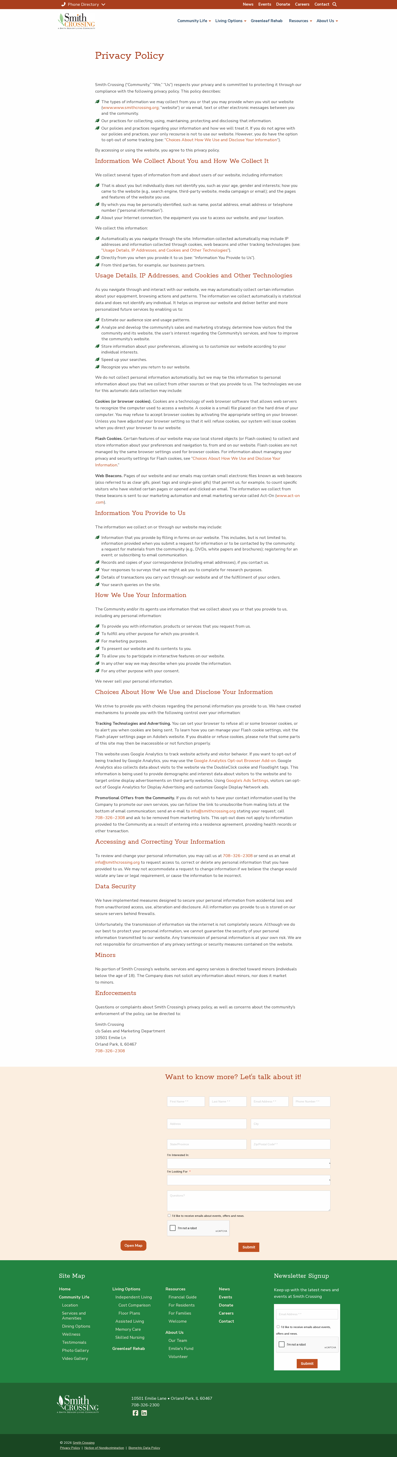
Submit (249, 1247)
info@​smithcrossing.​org (213, 811)
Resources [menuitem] (298, 21)
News (248, 4)
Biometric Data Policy (144, 1448)
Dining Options (76, 1326)
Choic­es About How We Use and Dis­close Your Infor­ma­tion (221, 140)
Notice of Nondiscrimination (104, 1448)
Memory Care (128, 1329)
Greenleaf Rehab (128, 1348)
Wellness (71, 1334)
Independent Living (133, 1297)
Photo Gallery (75, 1350)
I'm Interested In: (178, 1155)
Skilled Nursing (130, 1337)
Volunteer (178, 1356)
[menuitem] (334, 4)
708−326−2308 (110, 817)
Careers (302, 4)
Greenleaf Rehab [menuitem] (266, 21)
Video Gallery (75, 1358)
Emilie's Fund (181, 1348)
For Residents (182, 1305)
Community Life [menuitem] (192, 21)
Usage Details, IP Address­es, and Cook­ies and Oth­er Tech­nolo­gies (165, 250)
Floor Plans (129, 1313)
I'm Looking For (178, 1171)
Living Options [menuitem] (229, 21)
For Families (180, 1313)
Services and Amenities (74, 1315)
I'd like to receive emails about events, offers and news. (208, 1215)
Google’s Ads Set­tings (247, 780)
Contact (321, 4)
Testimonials (74, 1342)
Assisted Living (129, 1321)
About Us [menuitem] (325, 21)
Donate (283, 4)
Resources (175, 1289)
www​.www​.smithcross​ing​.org (131, 107)
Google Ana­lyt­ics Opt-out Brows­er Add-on (235, 760)
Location (70, 1305)
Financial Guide (183, 1297)
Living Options (126, 1289)
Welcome (178, 1321)
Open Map (133, 1245)
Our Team (178, 1340)
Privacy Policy (70, 1448)
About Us (174, 1332)
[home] (78, 21)
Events (264, 4)
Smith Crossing (83, 1442)
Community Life (74, 1297)
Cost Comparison (134, 1305)
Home (65, 1289)
